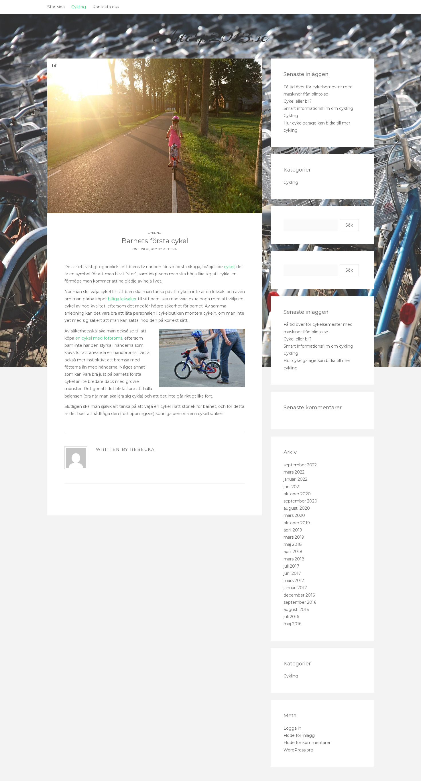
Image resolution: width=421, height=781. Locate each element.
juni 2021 (292, 486)
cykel (229, 266)
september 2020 (300, 501)
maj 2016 (292, 623)
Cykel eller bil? (298, 101)
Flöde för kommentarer (307, 742)
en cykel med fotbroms (98, 338)
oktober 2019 (297, 522)
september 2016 (300, 602)
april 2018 (293, 551)
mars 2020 (294, 515)
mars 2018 (294, 559)
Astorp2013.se (210, 36)
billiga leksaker (122, 298)
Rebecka (170, 249)
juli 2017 (291, 566)
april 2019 (293, 530)
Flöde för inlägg (299, 735)
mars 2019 (294, 537)
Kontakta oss (106, 6)
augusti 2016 (296, 609)
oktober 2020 (297, 493)
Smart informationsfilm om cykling (318, 108)
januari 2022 (295, 479)
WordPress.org (298, 750)
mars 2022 (294, 472)
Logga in (292, 728)
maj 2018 (293, 544)
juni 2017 (292, 573)
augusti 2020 (297, 508)
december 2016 (299, 595)
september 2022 (300, 465)
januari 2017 (295, 587)
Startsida (56, 6)
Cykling (78, 6)
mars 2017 (294, 580)
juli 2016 (291, 616)
